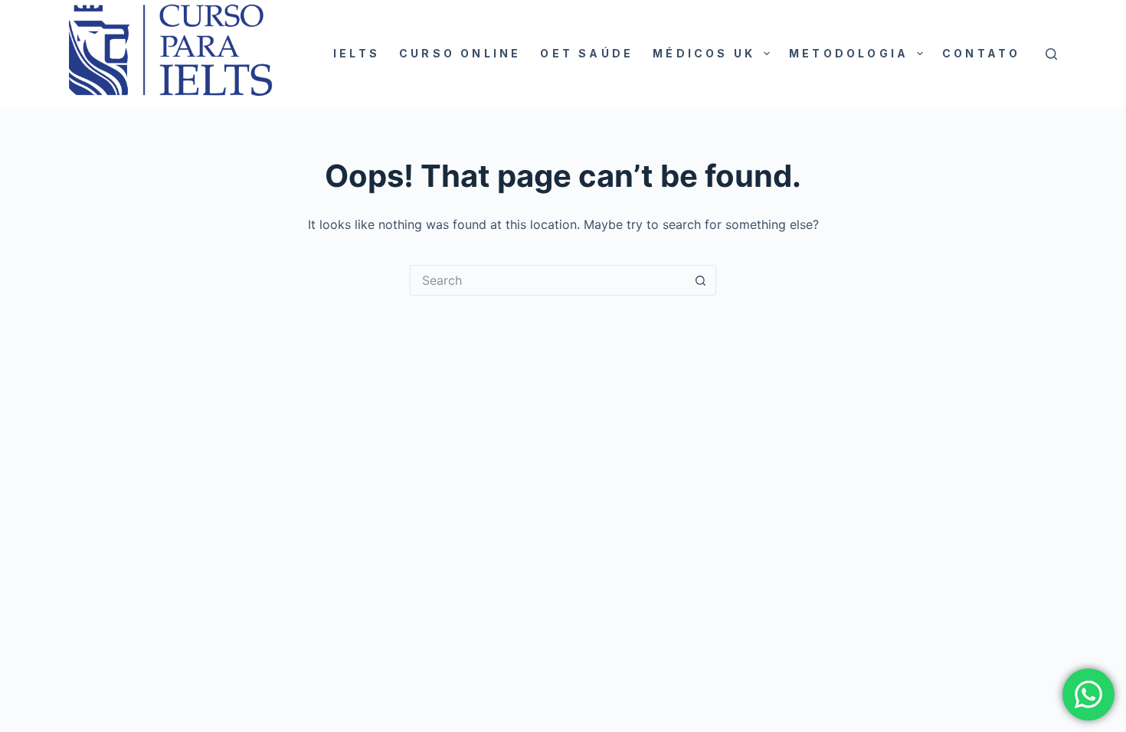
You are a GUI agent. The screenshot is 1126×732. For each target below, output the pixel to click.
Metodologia (848, 53)
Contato (981, 53)
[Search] (1051, 54)
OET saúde (586, 53)
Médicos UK (704, 53)
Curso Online (460, 53)
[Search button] (701, 280)
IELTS (356, 53)
